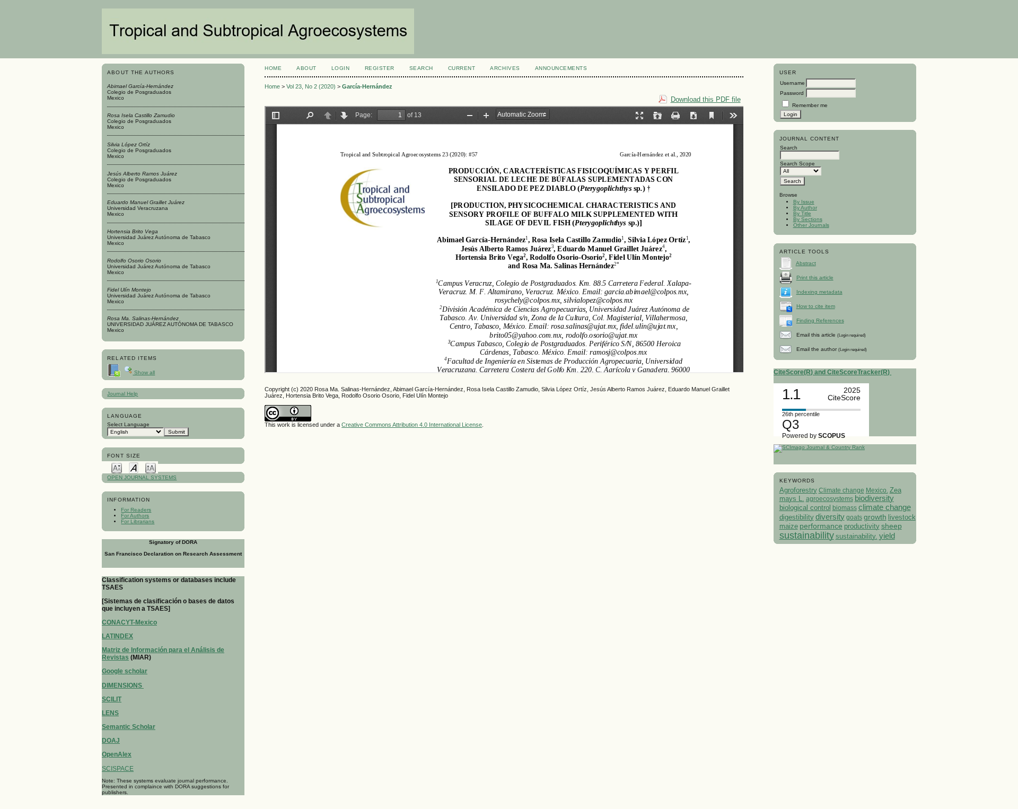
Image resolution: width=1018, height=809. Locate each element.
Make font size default (133, 467)
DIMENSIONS (123, 685)
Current (462, 68)
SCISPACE (118, 768)
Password (792, 93)
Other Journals (811, 225)
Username (792, 83)
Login (340, 68)
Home (273, 68)
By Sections (807, 219)
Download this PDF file (706, 99)
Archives (505, 68)
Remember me (810, 105)
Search (421, 68)
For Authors (135, 515)
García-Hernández (367, 86)
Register (379, 68)
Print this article (814, 277)
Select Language (128, 424)
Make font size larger (150, 467)
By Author (805, 207)
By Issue (803, 202)
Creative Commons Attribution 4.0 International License (411, 424)
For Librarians (137, 521)
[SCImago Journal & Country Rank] (819, 447)
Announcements (561, 68)
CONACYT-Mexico (129, 622)
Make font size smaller (116, 467)
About (306, 68)
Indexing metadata (819, 292)
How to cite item (815, 306)
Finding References (820, 320)
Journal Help (122, 394)
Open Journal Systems (142, 477)
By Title (802, 213)
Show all (144, 372)
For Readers (136, 510)
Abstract (806, 263)
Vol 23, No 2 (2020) (311, 86)
